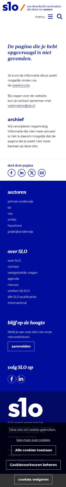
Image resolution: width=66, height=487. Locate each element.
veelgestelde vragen (23, 272)
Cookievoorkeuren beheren (33, 465)
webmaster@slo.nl (21, 105)
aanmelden (23, 347)
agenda (13, 278)
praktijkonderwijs (20, 231)
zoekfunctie (21, 85)
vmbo (12, 219)
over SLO (14, 260)
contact (13, 266)
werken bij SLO (19, 291)
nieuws (13, 285)
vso (10, 213)
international (17, 303)
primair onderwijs (20, 201)
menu (40, 17)
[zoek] (59, 16)
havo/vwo (15, 225)
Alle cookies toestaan (33, 450)
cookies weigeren (33, 479)
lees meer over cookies (33, 440)
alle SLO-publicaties (22, 297)
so (9, 207)
